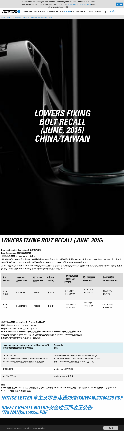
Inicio (3, 17)
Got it (111, 428)
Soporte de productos (22, 17)
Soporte (9, 17)
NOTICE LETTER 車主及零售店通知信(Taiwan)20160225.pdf (61, 398)
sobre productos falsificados (79, 4)
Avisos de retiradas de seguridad (42, 17)
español (112, 11)
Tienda (98, 11)
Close (119, 4)
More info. (42, 428)
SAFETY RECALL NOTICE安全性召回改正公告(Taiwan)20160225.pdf (46, 409)
